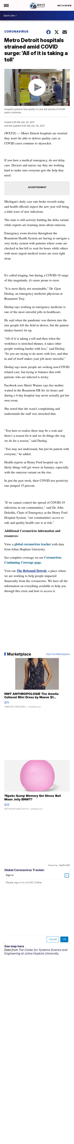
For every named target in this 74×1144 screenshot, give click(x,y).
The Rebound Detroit (31, 570)
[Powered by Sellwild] (64, 865)
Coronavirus (16, 31)
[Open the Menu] (6, 5)
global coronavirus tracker (32, 544)
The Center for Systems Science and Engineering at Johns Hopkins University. (35, 951)
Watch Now (63, 5)
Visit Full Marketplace (58, 654)
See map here (14, 946)
